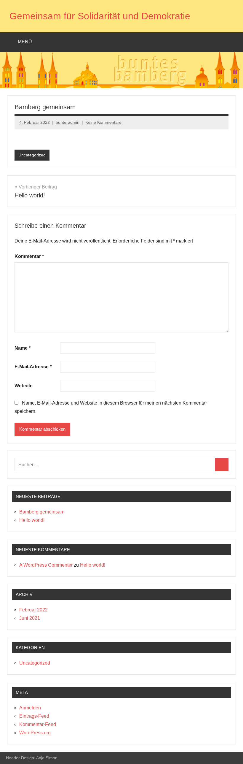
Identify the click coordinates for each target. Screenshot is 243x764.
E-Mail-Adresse (33, 366)
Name (23, 348)
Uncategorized (32, 155)
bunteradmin (67, 122)
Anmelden (30, 707)
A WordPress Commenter (46, 565)
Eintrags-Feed (34, 716)
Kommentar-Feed (37, 724)
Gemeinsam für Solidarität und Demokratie (99, 16)
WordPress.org (35, 732)
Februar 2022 (33, 609)
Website (24, 385)
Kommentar (29, 256)
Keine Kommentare (103, 122)
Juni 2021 (29, 618)
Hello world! (31, 520)
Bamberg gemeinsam (41, 511)
